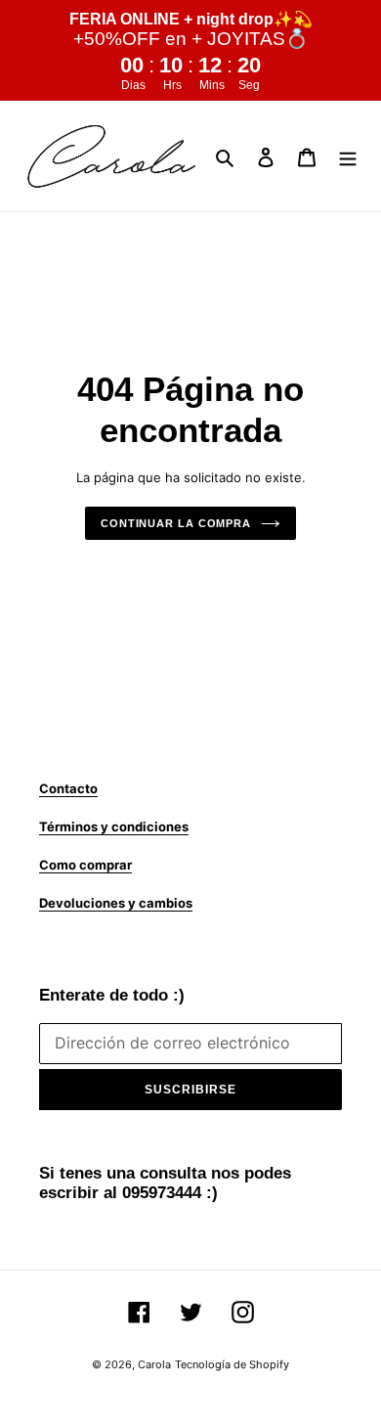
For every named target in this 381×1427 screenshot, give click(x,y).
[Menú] (347, 156)
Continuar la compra (176, 523)
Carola (154, 1364)
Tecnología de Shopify (232, 1364)
